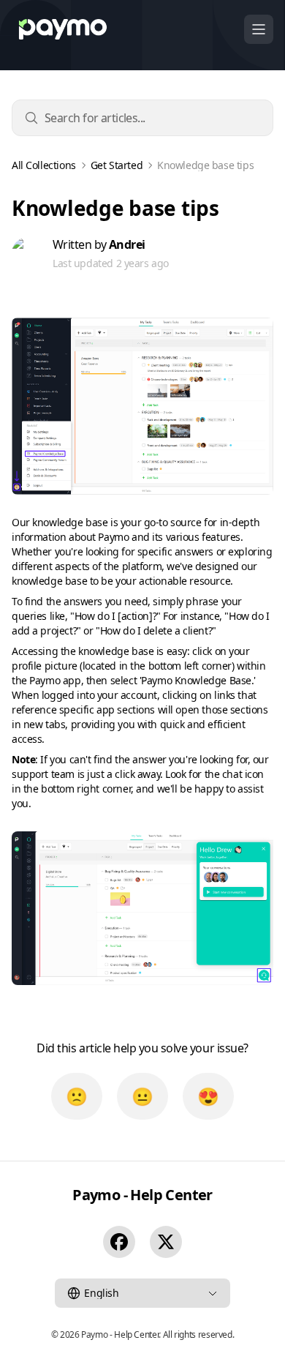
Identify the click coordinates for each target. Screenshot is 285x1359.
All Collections (44, 165)
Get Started (116, 165)
